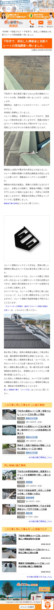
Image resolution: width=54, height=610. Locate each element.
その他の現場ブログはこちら (39, 577)
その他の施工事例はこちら (40, 457)
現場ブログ (16, 31)
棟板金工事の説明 (11, 203)
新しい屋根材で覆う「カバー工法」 (17, 390)
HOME (5, 31)
